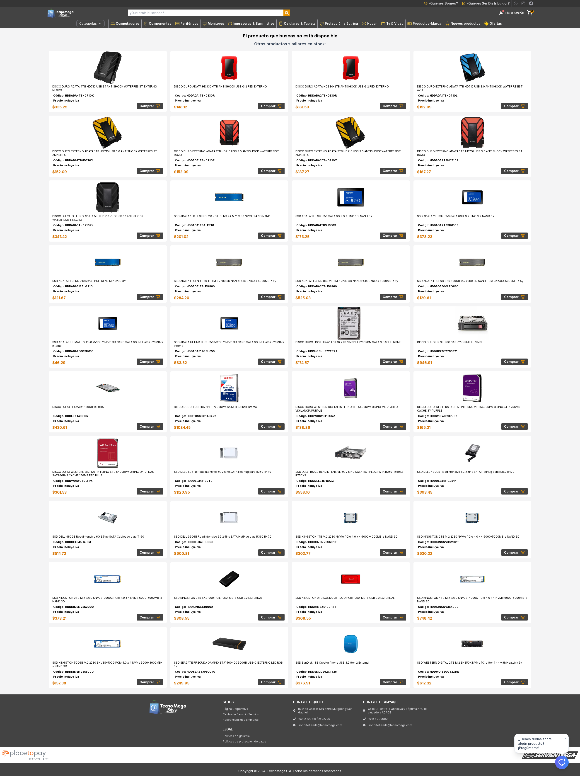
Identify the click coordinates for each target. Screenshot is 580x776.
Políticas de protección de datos (244, 741)
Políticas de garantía (236, 736)
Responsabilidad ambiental (241, 719)
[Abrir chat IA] (562, 762)
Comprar (147, 106)
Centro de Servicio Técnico (241, 714)
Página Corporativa (235, 709)
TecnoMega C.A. (279, 771)
